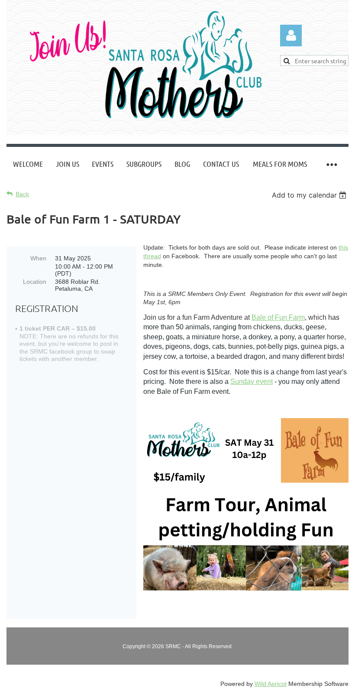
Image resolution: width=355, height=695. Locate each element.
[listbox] (310, 195)
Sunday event (251, 381)
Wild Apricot (271, 683)
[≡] (331, 164)
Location (34, 281)
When (38, 258)
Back (22, 194)
